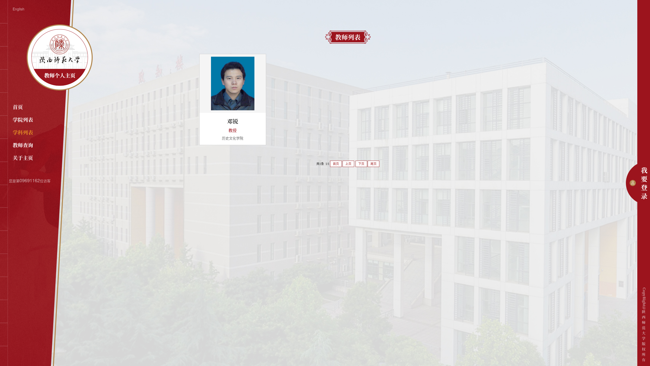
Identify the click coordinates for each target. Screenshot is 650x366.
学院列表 (23, 119)
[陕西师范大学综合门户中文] (60, 89)
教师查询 (23, 145)
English (18, 8)
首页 (18, 107)
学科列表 (23, 132)
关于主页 (23, 157)
